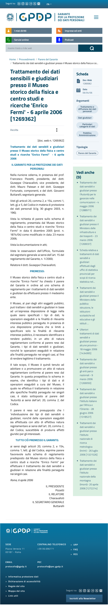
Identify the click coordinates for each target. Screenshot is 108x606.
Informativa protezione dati (23, 576)
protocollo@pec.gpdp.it (50, 566)
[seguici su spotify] (38, 3)
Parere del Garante (48, 59)
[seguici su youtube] (26, 3)
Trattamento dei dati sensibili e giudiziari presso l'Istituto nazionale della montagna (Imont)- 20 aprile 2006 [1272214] (89, 474)
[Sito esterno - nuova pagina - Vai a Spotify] (100, 590)
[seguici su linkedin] (19, 3)
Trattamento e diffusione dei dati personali (87, 109)
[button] (57, 130)
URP (75, 544)
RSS (75, 554)
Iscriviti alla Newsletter (83, 598)
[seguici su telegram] (30, 3)
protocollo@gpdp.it (16, 566)
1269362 (87, 83)
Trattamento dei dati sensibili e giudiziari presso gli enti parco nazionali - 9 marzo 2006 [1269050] (88, 371)
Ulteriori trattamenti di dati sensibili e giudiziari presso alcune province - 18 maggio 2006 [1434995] (89, 341)
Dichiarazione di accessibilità (24, 581)
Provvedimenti (27, 59)
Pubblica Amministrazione (87, 134)
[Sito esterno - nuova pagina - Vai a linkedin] (80, 590)
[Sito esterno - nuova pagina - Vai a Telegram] (92, 590)
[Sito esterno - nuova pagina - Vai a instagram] (84, 590)
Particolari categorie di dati (87, 125)
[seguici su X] (34, 3)
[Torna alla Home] (45, 16)
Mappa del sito (16, 591)
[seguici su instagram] (23, 3)
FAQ (75, 549)
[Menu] (96, 17)
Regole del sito (16, 586)
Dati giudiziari (85, 117)
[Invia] (90, 48)
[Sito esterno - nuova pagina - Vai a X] (96, 590)
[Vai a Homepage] (27, 534)
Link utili (13, 595)
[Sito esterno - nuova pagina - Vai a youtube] (88, 590)
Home (12, 59)
